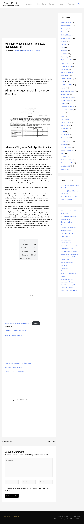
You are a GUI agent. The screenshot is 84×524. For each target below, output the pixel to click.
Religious (64, 144)
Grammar (72, 243)
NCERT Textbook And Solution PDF (68, 258)
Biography (64, 41)
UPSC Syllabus (65, 290)
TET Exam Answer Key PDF (13, 367)
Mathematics (74, 254)
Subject (61, 4)
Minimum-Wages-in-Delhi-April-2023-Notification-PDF (18, 323)
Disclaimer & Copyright (61, 519)
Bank (62, 213)
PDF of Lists (65, 125)
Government (65, 75)
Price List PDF (65, 135)
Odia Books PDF (66, 119)
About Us (60, 516)
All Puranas (64, 211)
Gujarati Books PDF (67, 79)
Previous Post (7, 441)
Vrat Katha (71, 4)
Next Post (52, 441)
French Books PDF (66, 66)
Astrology (64, 29)
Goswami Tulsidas (66, 240)
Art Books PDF (72, 211)
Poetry (63, 132)
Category (52, 4)
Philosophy (64, 128)
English (69, 227)
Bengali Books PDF (66, 38)
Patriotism (64, 262)
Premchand (70, 262)
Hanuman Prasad (65, 246)
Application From (66, 22)
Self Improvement (66, 147)
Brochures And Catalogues (68, 216)
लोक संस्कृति (73, 290)
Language (29, 4)
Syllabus (74, 285)
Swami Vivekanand (66, 285)
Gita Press (72, 237)
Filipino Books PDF (66, 63)
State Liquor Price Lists (67, 279)
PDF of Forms (65, 122)
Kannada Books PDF (67, 100)
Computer (64, 225)
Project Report (64, 268)
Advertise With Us (75, 519)
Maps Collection (65, 254)
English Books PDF (66, 60)
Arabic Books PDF (66, 25)
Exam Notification (27, 50)
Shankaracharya (65, 273)
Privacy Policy (77, 516)
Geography (64, 69)
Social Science (73, 273)
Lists (38, 4)
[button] (79, 4)
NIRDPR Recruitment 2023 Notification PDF (18, 363)
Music (63, 113)
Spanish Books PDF (67, 150)
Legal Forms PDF (66, 248)
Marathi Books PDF (67, 110)
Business (63, 219)
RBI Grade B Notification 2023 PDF (15, 330)
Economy (64, 50)
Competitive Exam (67, 222)
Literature (64, 103)
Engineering (64, 57)
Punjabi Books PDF (66, 141)
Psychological (65, 138)
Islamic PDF (74, 246)
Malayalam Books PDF (68, 107)
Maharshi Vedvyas (72, 251)
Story (62, 153)
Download (36, 323)
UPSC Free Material (67, 288)
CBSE (68, 219)
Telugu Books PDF (66, 163)
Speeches (63, 276)
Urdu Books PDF (66, 166)
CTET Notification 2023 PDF (14, 335)
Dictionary (70, 225)
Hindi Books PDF (66, 85)
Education (18, 50)
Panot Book (10, 3)
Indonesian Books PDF (68, 91)
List (72, 248)
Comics (63, 44)
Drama (63, 47)
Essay (73, 227)
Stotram (71, 282)
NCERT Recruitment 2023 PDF (14, 372)
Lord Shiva (64, 251)
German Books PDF (67, 72)
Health (63, 82)
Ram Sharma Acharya (67, 271)
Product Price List (66, 265)
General (64, 236)
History (63, 88)
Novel (62, 116)
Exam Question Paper (67, 233)
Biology (66, 213)
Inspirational (65, 94)
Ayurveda (64, 32)
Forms (44, 4)
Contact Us (67, 516)
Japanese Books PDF (67, 97)
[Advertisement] (29, 25)
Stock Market (64, 282)
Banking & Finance (66, 35)
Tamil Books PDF (66, 160)
